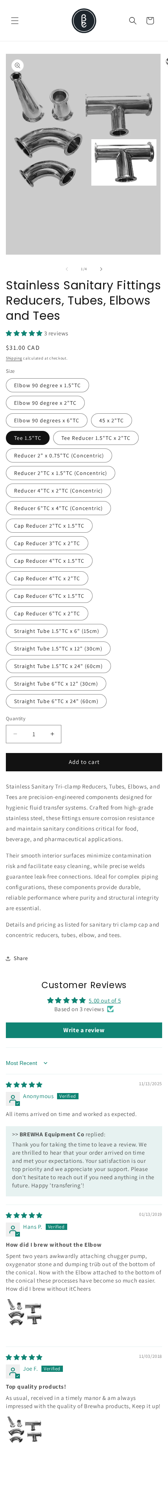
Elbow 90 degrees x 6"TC (46, 420)
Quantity (15, 718)
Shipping (14, 358)
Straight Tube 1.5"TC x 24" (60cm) (58, 666)
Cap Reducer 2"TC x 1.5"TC (49, 525)
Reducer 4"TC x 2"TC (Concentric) (58, 490)
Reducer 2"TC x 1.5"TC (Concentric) (60, 473)
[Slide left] (66, 269)
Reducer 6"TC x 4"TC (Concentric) (58, 508)
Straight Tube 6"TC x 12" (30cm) (56, 683)
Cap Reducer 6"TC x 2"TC (47, 613)
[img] (24, 1084)
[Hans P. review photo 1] (24, 1317)
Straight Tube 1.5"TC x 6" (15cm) (56, 630)
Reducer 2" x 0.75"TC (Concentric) (59, 455)
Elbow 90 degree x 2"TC (45, 402)
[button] (14, 20)
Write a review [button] (83, 1030)
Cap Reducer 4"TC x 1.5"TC (49, 560)
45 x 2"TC (111, 420)
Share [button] (21, 958)
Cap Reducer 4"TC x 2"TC (47, 578)
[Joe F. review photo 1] (24, 1435)
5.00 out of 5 (105, 1000)
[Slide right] (101, 269)
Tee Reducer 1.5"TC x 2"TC (95, 437)
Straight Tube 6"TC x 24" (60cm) (56, 701)
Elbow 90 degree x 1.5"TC (47, 385)
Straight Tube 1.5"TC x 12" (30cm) (58, 648)
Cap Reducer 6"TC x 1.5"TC (49, 595)
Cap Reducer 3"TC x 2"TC (47, 543)
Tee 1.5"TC (27, 437)
